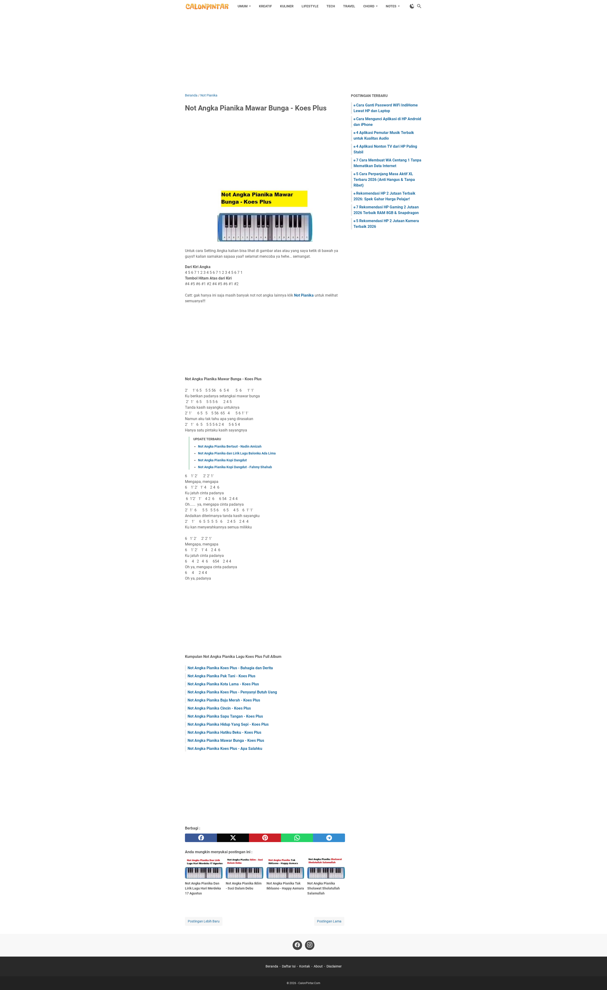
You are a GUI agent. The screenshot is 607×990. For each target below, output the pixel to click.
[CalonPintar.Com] (207, 6)
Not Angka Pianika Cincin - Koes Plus (219, 708)
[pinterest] (265, 838)
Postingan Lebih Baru (204, 921)
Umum (243, 6)
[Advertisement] (303, 52)
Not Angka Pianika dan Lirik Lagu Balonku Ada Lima (237, 453)
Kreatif (265, 6)
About (318, 966)
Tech (330, 6)
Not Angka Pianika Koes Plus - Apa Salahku (225, 748)
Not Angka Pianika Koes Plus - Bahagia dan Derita (230, 668)
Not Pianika (304, 295)
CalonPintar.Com (309, 983)
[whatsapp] (297, 838)
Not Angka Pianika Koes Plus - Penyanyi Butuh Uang (232, 692)
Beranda (272, 966)
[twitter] (233, 838)
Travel (349, 6)
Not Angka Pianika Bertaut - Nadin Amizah (230, 446)
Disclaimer (334, 966)
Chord (368, 6)
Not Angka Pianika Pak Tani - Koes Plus (221, 676)
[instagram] (309, 945)
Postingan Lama (329, 921)
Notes (391, 6)
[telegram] (329, 838)
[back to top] (597, 979)
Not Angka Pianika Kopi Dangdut (222, 460)
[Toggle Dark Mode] (412, 6)
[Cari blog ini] (419, 6)
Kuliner (287, 6)
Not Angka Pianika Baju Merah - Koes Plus (224, 700)
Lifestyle (310, 6)
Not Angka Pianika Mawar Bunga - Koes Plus (226, 740)
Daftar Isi (288, 966)
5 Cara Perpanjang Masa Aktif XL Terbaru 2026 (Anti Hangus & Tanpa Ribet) (384, 180)
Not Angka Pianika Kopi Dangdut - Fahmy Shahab (235, 467)
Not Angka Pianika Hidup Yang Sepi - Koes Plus (228, 724)
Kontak (304, 966)
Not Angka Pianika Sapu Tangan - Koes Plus (225, 716)
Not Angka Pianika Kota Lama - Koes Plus (223, 684)
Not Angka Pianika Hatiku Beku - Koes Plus (224, 732)
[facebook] (201, 838)
